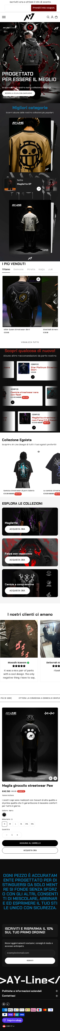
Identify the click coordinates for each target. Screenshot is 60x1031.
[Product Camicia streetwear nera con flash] (22, 402)
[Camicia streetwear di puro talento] (22, 468)
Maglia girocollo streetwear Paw (27, 785)
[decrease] (6, 835)
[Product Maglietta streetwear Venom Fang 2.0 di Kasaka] (24, 428)
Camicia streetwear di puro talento (18, 491)
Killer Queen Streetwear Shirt (17, 330)
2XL (26, 824)
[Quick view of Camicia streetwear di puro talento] (39, 452)
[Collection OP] (39, 189)
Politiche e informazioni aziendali (22, 991)
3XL (32, 824)
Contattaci (8, 996)
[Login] (52, 17)
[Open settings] (48, 17)
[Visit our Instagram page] (3, 1004)
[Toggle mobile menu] (4, 17)
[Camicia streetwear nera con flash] (13, 396)
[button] (51, 778)
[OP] (10, 185)
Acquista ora (30, 850)
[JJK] (51, 185)
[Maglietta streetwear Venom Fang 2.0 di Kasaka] (15, 421)
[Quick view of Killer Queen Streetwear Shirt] (38, 279)
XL (21, 824)
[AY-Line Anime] (29, 17)
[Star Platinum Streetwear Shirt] (14, 371)
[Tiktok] (7, 1004)
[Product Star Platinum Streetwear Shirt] (23, 377)
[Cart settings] (56, 17)
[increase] (17, 835)
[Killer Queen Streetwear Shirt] (22, 301)
